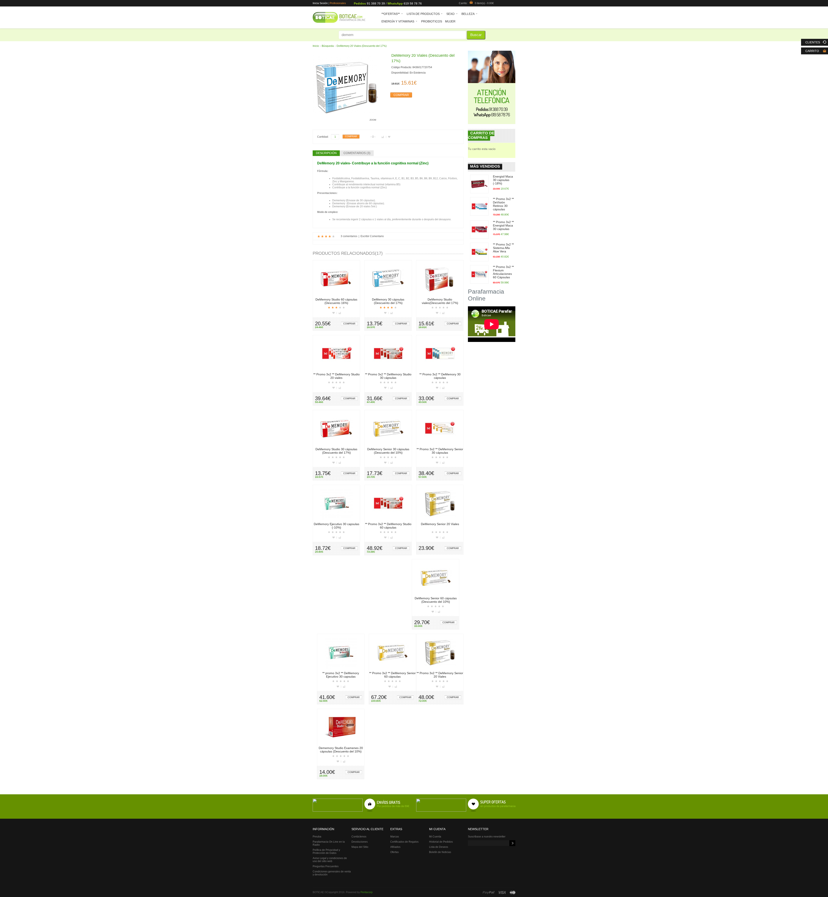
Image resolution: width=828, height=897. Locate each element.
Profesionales (338, 3)
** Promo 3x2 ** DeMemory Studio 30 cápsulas (388, 376)
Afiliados (395, 846)
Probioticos (431, 21)
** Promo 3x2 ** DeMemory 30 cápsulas (440, 376)
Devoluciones (359, 841)
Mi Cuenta (435, 836)
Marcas (394, 836)
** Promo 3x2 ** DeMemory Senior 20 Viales (440, 674)
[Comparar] (384, 137)
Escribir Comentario (372, 236)
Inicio (316, 45)
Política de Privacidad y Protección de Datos (326, 851)
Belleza (466, 14)
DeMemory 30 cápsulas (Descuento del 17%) (388, 301)
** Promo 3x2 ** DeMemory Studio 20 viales (336, 376)
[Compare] (340, 313)
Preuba (317, 836)
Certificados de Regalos (404, 841)
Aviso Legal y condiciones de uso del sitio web (330, 860)
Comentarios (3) (356, 153)
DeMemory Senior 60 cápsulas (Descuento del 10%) (436, 599)
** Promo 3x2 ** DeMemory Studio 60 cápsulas (388, 525)
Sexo (449, 14)
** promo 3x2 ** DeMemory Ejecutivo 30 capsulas (340, 674)
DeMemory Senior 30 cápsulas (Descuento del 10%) (388, 450)
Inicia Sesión (320, 3)
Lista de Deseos (438, 846)
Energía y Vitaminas (396, 22)
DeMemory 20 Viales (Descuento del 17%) (362, 45)
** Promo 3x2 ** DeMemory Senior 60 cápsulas (392, 674)
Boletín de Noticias (440, 852)
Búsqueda (328, 45)
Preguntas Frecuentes (326, 866)
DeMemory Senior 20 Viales (440, 524)
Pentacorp (367, 892)
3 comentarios (349, 236)
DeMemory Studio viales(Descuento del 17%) (440, 301)
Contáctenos (358, 836)
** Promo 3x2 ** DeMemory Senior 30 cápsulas (440, 450)
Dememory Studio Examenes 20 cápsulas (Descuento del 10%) (341, 749)
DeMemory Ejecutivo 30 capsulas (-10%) (336, 525)
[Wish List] (334, 313)
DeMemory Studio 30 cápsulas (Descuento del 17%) (336, 450)
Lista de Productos (422, 14)
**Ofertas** (389, 14)
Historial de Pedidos (441, 841)
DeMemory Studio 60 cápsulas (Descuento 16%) (336, 301)
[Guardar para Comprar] (389, 137)
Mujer (450, 21)
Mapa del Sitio (359, 846)
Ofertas (394, 852)
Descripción (326, 153)
